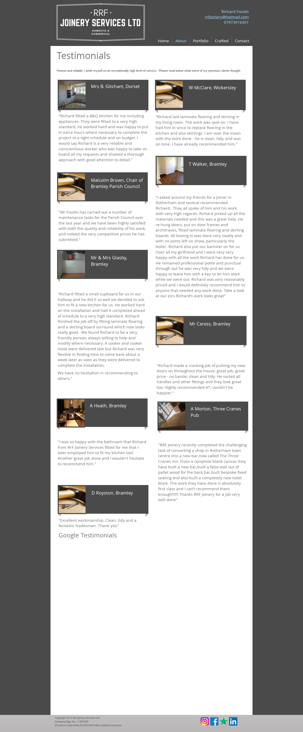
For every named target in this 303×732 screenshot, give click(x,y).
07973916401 (236, 22)
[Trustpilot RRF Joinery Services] (224, 721)
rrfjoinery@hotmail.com (227, 17)
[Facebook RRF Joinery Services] (214, 721)
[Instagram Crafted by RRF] (205, 721)
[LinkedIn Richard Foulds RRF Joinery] (233, 721)
